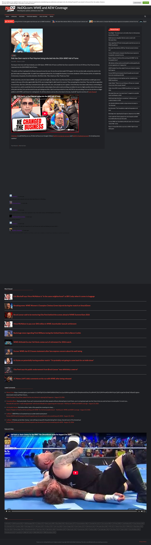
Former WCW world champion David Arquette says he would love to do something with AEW (123, 74)
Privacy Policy (142, 541)
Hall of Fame (43, 16)
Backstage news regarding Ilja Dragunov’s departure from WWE (124, 113)
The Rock (92, 529)
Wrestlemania (10, 532)
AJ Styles (39, 523)
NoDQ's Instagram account (61, 136)
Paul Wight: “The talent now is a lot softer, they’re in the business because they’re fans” (124, 34)
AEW (7, 523)
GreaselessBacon (11, 401)
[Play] (6, 511)
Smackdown (61, 529)
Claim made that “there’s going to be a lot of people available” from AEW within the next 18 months (123, 117)
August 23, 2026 (59, 397)
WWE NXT (28, 532)
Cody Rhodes (127, 523)
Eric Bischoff (9, 526)
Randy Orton (120, 526)
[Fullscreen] (144, 511)
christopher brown (12, 407)
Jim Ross (48, 526)
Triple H (123, 529)
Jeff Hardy (39, 526)
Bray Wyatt (60, 523)
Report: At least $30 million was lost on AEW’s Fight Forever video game (123, 127)
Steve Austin (71, 529)
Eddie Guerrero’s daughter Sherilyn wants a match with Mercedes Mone (122, 39)
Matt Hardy (90, 526)
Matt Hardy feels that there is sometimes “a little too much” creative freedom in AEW (123, 99)
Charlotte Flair (95, 523)
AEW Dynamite (17, 523)
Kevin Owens (79, 526)
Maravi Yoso (10, 392)
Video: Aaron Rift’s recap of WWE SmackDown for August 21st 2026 (124, 89)
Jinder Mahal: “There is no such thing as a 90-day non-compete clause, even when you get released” (124, 84)
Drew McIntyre (139, 523)
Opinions (14, 16)
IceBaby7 (9, 413)
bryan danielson (82, 523)
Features (21, 16)
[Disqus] (57, 213)
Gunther (19, 526)
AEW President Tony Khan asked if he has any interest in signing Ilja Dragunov (124, 69)
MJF (111, 526)
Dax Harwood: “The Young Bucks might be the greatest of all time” (123, 109)
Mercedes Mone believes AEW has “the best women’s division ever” (47, 22)
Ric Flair (8, 529)
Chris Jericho (106, 523)
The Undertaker (103, 529)
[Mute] (142, 511)
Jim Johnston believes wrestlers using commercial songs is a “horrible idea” (123, 104)
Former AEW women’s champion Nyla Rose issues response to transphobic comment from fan (90, 22)
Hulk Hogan (29, 526)
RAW (129, 526)
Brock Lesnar (70, 523)
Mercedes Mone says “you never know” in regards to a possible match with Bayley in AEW (124, 94)
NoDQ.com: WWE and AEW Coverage (42, 8)
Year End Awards (32, 16)
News (7, 16)
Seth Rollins (51, 529)
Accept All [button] (146, 2)
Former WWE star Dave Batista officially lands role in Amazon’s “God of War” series (124, 122)
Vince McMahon (134, 529)
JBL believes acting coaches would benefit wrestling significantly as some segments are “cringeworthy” (124, 64)
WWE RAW (38, 532)
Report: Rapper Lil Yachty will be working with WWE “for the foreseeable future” (123, 59)
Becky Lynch (49, 523)
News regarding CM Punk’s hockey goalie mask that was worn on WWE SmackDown (124, 44)
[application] (76, 473)
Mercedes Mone (102, 526)
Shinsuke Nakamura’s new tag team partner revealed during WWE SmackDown (123, 79)
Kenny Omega (68, 526)
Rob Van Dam (22, 145)
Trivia (51, 16)
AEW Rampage (30, 523)
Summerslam (82, 529)
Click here (14, 136)
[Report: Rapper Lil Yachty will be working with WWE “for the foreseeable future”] (116, 21)
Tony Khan (115, 529)
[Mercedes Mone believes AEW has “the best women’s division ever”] (29, 21)
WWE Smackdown (49, 532)
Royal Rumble (30, 529)
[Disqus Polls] (56, 171)
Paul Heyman (14, 145)
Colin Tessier (92, 92)
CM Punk (117, 523)
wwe (19, 532)
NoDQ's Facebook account (81, 136)
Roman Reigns (19, 529)
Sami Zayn (41, 529)
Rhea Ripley (138, 526)
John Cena (58, 526)
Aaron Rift (13, 61)
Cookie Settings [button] (137, 2)
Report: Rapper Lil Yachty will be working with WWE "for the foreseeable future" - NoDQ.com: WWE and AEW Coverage (42, 410)
